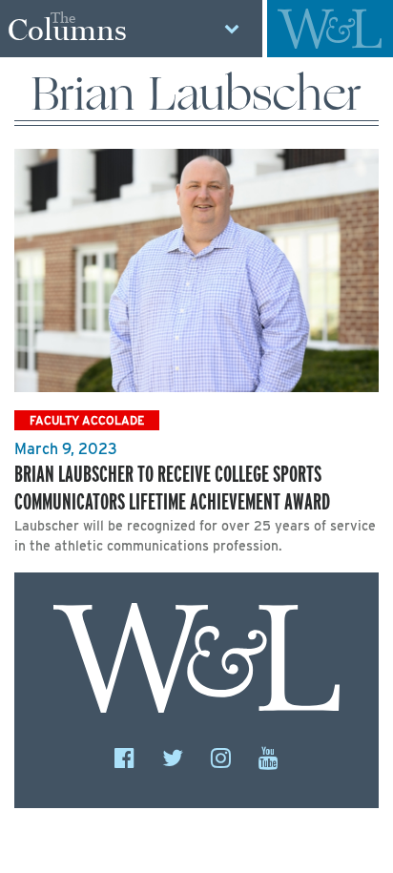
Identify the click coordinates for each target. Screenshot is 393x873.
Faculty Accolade (87, 420)
